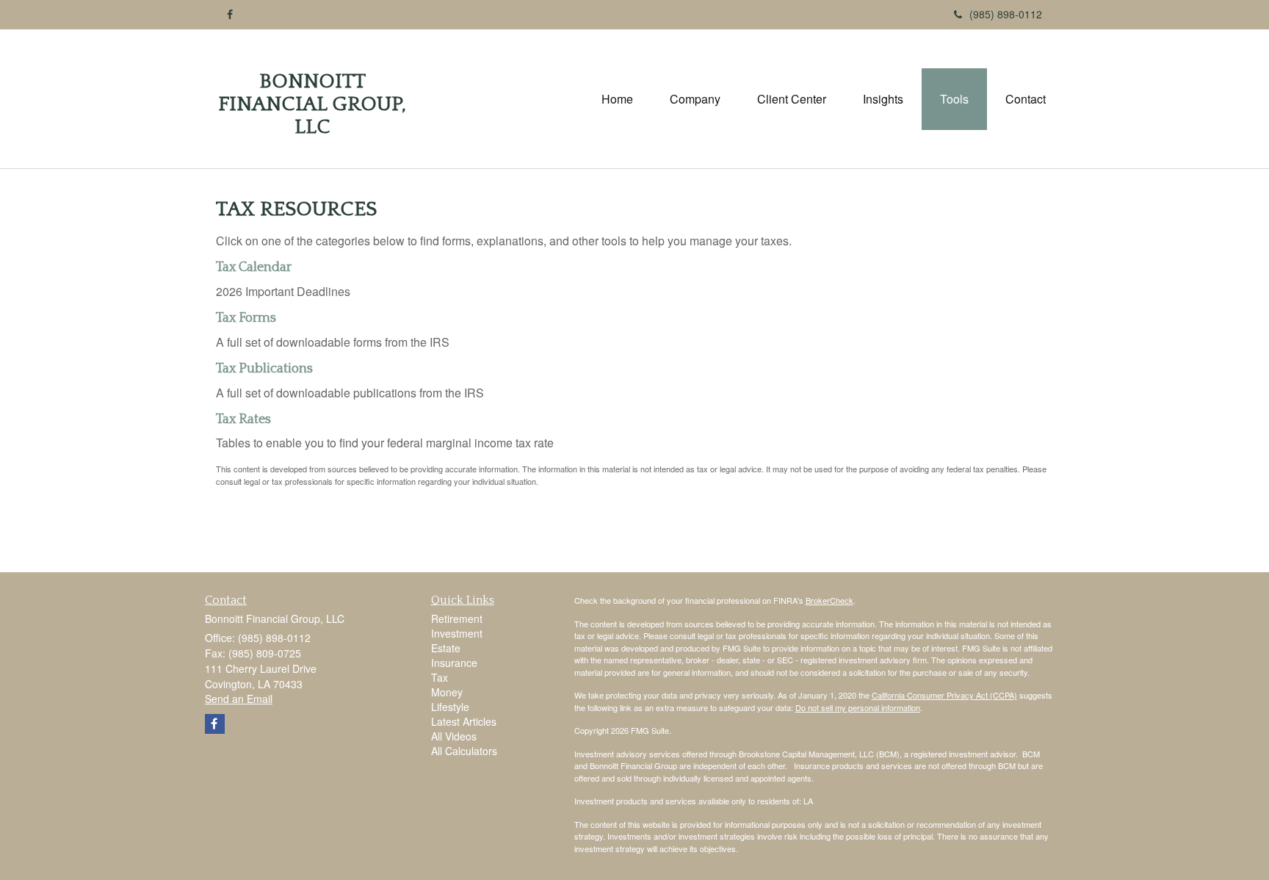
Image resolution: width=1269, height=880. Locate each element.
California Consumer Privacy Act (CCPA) (944, 695)
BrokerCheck (829, 600)
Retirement (456, 618)
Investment (456, 633)
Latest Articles (463, 721)
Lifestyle (450, 706)
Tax (439, 677)
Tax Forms (246, 318)
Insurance (454, 662)
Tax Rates (243, 419)
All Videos (454, 736)
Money (447, 692)
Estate (445, 648)
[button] (695, 99)
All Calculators (464, 750)
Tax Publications (264, 368)
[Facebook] (230, 14)
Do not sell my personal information (857, 707)
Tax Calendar (254, 267)
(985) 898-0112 (1005, 14)
